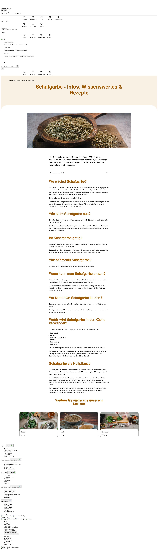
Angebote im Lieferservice (11, 450)
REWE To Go (7, 505)
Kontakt (6, 483)
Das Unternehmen (8, 477)
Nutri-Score (7, 497)
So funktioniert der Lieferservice (12, 464)
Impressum (7, 524)
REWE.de (12, 80)
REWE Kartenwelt (9, 507)
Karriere (6, 478)
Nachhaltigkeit (8, 475)
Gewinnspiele (7, 454)
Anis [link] (62, 432)
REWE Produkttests (9, 456)
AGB (5, 521)
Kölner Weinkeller (8, 511)
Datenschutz (7, 523)
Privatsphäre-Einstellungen (11, 527)
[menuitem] (24, 18)
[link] (80, 43)
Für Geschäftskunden (9, 469)
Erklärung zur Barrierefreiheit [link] (11, 534)
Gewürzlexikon (21, 80)
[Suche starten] (17, 66)
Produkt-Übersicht (8, 467)
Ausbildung (7, 480)
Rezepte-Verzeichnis (9, 493)
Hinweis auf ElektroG (9, 530)
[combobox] (8, 67)
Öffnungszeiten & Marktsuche (12, 494)
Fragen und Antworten (10, 490)
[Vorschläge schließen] (2, 69)
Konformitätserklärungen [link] (10, 532)
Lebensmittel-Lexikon (9, 491)
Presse (5, 481)
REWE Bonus (7, 451)
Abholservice (7, 466)
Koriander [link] (105, 432)
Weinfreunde (7, 508)
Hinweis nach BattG (9, 529)
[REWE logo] (3, 39)
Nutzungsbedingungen (10, 526)
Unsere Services (8, 453)
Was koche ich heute (9, 496)
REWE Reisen (8, 504)
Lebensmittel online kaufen (11, 463)
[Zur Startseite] (6, 3)
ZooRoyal (6, 510)
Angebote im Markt (9, 448)
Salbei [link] (23, 432)
